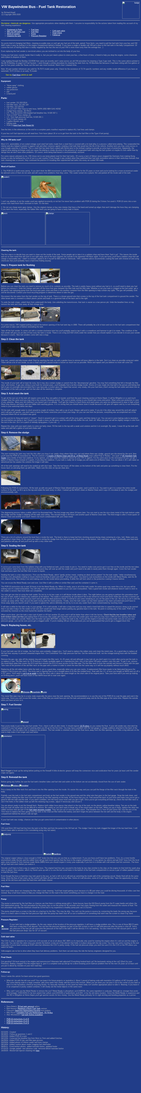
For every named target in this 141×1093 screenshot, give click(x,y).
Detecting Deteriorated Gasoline (27, 1011)
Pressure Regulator (38, 36)
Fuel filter (35, 32)
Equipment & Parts (14, 30)
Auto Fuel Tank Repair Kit (23, 125)
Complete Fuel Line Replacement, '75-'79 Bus (35, 1013)
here (37, 1051)
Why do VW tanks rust (16, 32)
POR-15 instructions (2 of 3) (18, 1021)
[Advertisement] (70, 1072)
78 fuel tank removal (26, 1006)
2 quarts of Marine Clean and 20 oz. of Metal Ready (68, 456)
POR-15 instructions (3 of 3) (18, 1023)
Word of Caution (13, 34)
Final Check (57, 33)
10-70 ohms (84, 726)
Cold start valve (58, 31)
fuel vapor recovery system (40, 810)
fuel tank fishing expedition (32, 1015)
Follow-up (56, 35)
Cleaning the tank (14, 36)
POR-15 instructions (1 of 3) (18, 1019)
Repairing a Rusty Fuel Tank (29, 1008)
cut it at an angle (29, 673)
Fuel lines (35, 30)
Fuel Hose (16, 75)
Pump (33, 34)
